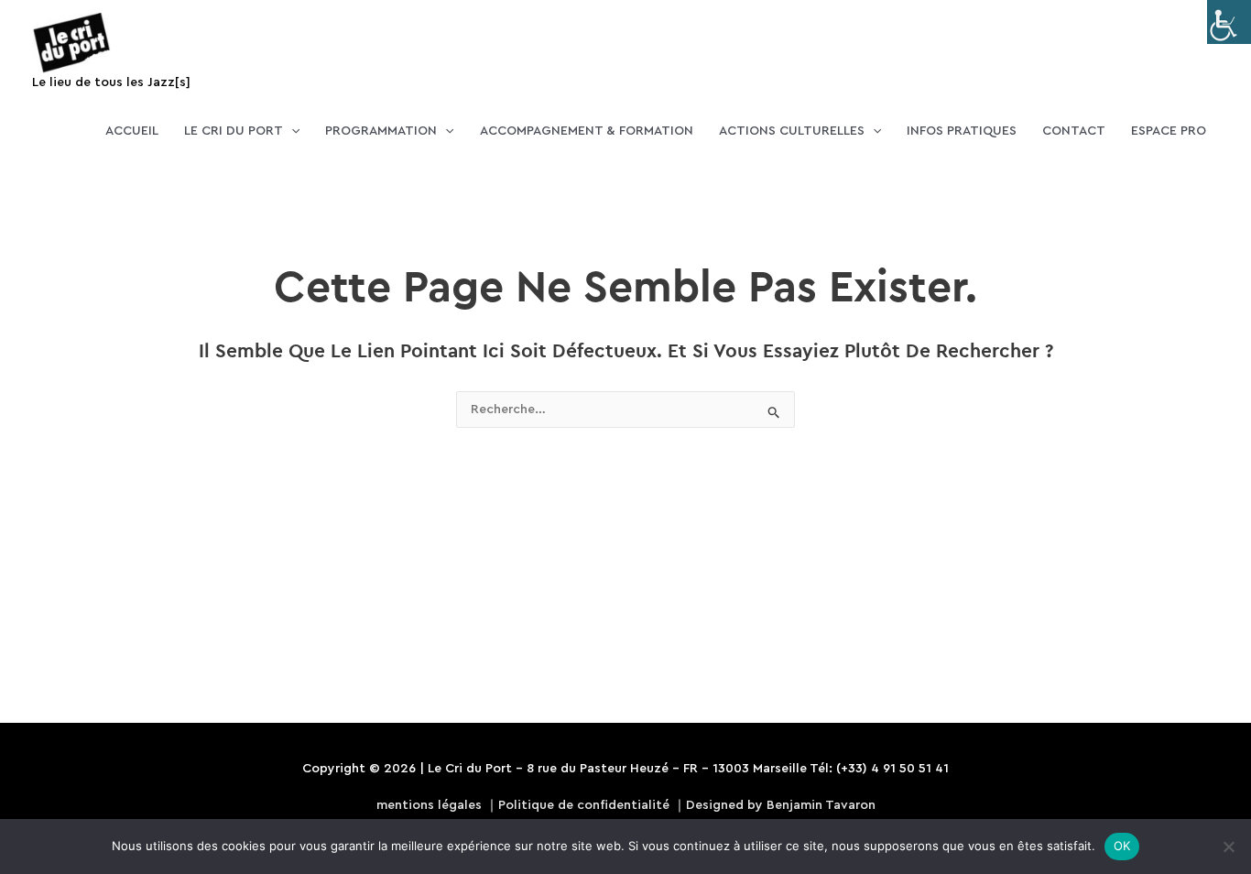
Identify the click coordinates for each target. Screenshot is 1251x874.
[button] (291, 131)
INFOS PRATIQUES (962, 131)
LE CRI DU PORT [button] (233, 131)
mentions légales (429, 805)
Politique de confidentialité (583, 805)
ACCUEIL (131, 131)
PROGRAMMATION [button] (381, 131)
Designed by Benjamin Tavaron (781, 805)
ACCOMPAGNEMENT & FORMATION (586, 131)
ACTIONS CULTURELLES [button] (792, 131)
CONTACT (1073, 131)
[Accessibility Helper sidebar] (1229, 22)
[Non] (1228, 846)
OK (1122, 845)
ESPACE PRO (1168, 131)
